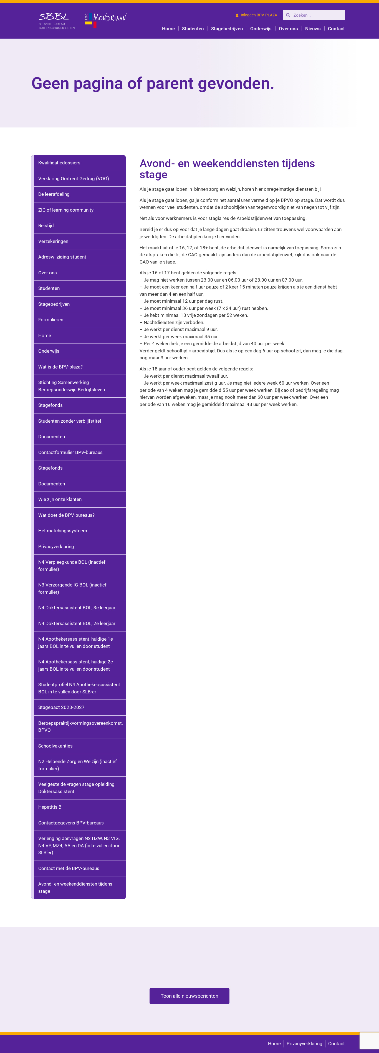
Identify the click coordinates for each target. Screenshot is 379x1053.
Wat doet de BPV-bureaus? (66, 515)
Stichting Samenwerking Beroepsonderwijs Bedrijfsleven (71, 386)
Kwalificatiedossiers (59, 163)
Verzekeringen (53, 241)
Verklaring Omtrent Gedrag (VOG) (73, 178)
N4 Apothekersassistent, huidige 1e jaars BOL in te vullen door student (75, 642)
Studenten (193, 28)
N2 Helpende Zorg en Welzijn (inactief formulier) (77, 765)
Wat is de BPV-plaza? (60, 367)
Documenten (51, 436)
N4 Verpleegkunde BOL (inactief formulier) (71, 565)
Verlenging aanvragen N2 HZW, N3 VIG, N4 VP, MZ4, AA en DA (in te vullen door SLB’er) (79, 845)
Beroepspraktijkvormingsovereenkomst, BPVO (80, 726)
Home (168, 28)
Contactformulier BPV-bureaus (70, 452)
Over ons (288, 28)
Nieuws (313, 28)
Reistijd (46, 225)
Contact (336, 28)
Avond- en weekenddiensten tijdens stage (75, 887)
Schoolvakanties (55, 746)
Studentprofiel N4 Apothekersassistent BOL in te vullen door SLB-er (79, 688)
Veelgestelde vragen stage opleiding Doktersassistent (76, 787)
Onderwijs (261, 28)
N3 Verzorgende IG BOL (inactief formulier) (72, 588)
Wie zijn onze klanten (60, 499)
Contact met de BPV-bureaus (68, 868)
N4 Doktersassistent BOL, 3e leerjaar (76, 607)
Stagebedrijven (227, 28)
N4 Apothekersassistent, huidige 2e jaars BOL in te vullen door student (75, 665)
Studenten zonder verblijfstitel (69, 421)
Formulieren (50, 319)
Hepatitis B (50, 807)
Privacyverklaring (56, 546)
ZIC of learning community (66, 210)
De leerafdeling (54, 194)
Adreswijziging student (62, 257)
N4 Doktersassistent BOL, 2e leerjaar (76, 623)
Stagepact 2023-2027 (61, 707)
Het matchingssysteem (62, 530)
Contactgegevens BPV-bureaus (71, 823)
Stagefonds (50, 405)
